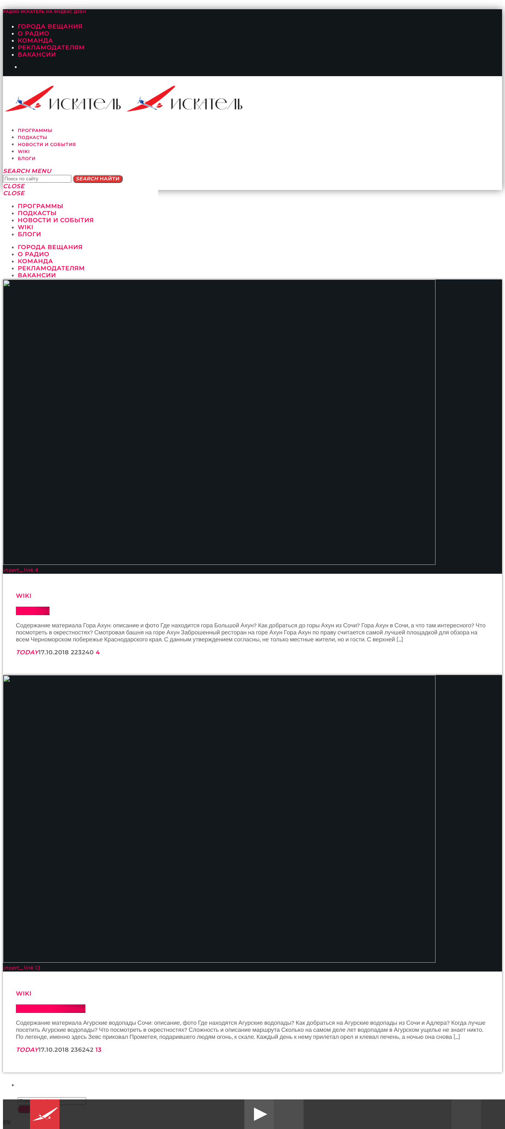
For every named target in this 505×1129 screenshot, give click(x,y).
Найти (98, 179)
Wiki (24, 596)
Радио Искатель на (44, 11)
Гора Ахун (33, 611)
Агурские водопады (50, 1008)
